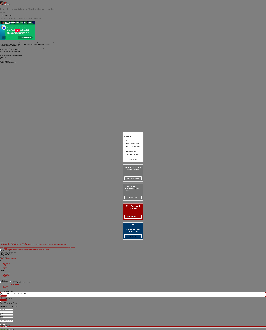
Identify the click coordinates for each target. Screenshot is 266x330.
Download (133, 197)
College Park (5, 276)
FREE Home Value (133, 178)
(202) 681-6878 (3, 257)
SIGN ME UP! (3, 296)
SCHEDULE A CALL (133, 216)
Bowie (4, 264)
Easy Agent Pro (15, 284)
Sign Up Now (133, 236)
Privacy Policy (6, 286)
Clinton (4, 268)
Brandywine (5, 274)
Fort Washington (6, 275)
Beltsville (5, 278)
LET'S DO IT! (3, 300)
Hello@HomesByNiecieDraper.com (8, 258)
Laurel (4, 265)
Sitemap (4, 287)
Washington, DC (6, 263)
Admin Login (6, 288)
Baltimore (5, 267)
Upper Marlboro (6, 273)
